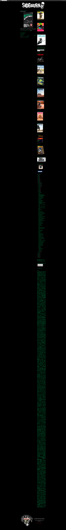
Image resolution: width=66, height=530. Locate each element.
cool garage (42, 310)
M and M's (44, 384)
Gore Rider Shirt (40, 201)
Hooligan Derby (41, 360)
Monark (37, 395)
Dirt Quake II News (40, 243)
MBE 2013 (44, 389)
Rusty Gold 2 (39, 224)
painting (39, 411)
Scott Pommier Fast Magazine (41, 240)
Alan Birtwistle (41, 277)
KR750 (40, 377)
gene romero (42, 345)
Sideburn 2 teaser (44, 448)
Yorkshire (38, 506)
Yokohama (44, 505)
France (45, 341)
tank (39, 479)
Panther (41, 411)
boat (45, 290)
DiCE (45, 320)
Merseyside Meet (40, 215)
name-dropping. (42, 401)
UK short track (41, 490)
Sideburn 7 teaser (41, 453)
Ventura (43, 492)
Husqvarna (41, 362)
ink (41, 366)
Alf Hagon (42, 278)
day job (39, 317)
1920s (39, 271)
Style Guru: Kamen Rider (41, 242)
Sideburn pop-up (44, 459)
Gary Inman (43, 344)
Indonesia (38, 365)
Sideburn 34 (42, 452)
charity (45, 304)
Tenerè (41, 480)
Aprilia (45, 281)
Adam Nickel (41, 274)
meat (42, 390)
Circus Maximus (44, 307)
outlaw (45, 410)
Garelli (39, 344)
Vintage (45, 494)
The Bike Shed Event (40, 200)
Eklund (43, 332)
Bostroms (45, 292)
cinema (41, 307)
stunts (43, 473)
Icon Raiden (44, 363)
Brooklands (41, 296)
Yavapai (38, 505)
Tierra (42, 483)
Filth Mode (43, 337)
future (37, 344)
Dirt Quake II (43, 322)
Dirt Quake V (43, 324)
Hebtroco (39, 355)
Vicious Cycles (40, 493)
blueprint (38, 290)
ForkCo (45, 340)
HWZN (43, 362)
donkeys (43, 326)
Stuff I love (41, 473)
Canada (40, 301)
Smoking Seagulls (44, 464)
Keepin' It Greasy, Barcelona (41, 218)
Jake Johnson (44, 368)
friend (41, 342)
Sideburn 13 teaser (39, 446)
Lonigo (38, 383)
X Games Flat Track (43, 502)
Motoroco (38, 399)
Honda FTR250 (41, 359)
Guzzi (45, 352)
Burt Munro (41, 298)
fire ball (37, 338)
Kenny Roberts (39, 375)
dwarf (37, 331)
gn (37, 348)
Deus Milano (40, 320)
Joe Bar (38, 372)
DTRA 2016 (43, 329)
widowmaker (44, 498)
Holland (38, 358)
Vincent (42, 494)
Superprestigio (41, 476)
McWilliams (40, 390)
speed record (40, 467)
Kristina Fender (39, 378)
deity (40, 318)
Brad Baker (42, 293)
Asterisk (42, 283)
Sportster (44, 468)
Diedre (43, 321)
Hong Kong (45, 359)
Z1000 (45, 506)
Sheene (41, 442)
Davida (43, 316)
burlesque (38, 298)
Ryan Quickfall (41, 433)
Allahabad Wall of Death (41, 194)
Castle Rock (38, 303)
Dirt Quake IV (41, 323)
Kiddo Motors (38, 376)
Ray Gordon (38, 422)
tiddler (41, 483)
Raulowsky (44, 421)
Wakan (40, 496)
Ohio (40, 407)
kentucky (42, 375)
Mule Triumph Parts (40, 198)
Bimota (37, 289)
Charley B (39, 246)
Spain (40, 466)
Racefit (42, 420)
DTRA (43, 328)
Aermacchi (44, 275)
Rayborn (40, 422)
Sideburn (45, 443)
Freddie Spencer (39, 342)
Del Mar (41, 318)
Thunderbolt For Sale (40, 248)
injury (40, 366)
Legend (45, 380)
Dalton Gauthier (39, 314)
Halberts (41, 353)
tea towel (42, 479)
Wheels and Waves (39, 498)
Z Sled (26, 28)
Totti (42, 485)
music (40, 400)
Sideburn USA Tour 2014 (39, 461)
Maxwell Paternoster (39, 389)
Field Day (38, 337)
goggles (41, 349)
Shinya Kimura (40, 443)
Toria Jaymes (40, 485)
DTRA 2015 (40, 329)
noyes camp (44, 405)
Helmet (45, 356)
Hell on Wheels (39, 356)
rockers (38, 428)
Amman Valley (44, 279)
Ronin (40, 430)
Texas (45, 480)
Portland (42, 417)
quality (40, 420)
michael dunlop (40, 392)
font (37, 340)
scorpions (40, 439)
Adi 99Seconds (39, 275)
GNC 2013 (40, 348)
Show (42, 443)
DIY (42, 325)
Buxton (39, 299)
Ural (43, 491)
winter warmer (44, 499)
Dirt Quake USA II (40, 324)
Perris (37, 413)
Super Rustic (39, 199)
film (41, 337)
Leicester (38, 381)
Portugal (45, 417)
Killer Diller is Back (40, 214)
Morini (45, 396)
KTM (43, 378)
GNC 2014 (43, 348)
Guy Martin (41, 352)
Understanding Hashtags (40, 491)
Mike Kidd (43, 393)
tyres (45, 489)
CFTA (39, 304)
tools (37, 485)
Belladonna (38, 287)
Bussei (38, 299)
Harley (39, 354)
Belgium (45, 286)
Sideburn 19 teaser (39, 448)
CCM (41, 303)
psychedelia (39, 419)
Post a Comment (22, 34)
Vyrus (39, 495)
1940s (43, 271)
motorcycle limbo (44, 398)
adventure (42, 275)
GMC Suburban (40, 225)
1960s (38, 272)
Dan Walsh (42, 314)
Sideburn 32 (40, 452)
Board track (43, 290)
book (39, 292)
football (40, 340)
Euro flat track (44, 334)
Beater (37, 286)
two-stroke (39, 489)
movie (42, 399)
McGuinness (38, 390)
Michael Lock (44, 392)
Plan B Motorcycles (39, 416)
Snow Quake (42, 465)
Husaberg (38, 362)
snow (39, 465)
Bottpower (40, 293)
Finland (45, 337)
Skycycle (40, 464)
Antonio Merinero (42, 281)
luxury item (40, 384)
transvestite (44, 486)
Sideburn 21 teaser (44, 449)
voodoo (38, 495)
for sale (42, 340)
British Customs (40, 295)
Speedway (42, 467)
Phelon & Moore (44, 414)
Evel (37, 335)
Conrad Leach (38, 310)
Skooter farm (39, 463)
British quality (44, 295)
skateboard (40, 462)
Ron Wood (38, 430)
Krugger (41, 378)
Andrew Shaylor (38, 280)
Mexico (38, 392)
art (37, 282)
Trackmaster (41, 486)
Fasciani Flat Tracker (40, 244)
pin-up (40, 415)
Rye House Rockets (40, 434)
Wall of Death (44, 496)
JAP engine (39, 369)
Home (28, 35)
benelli (45, 287)
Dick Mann (38, 321)
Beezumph (42, 286)
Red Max (38, 423)
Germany (40, 346)
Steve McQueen (40, 471)
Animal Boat (42, 280)
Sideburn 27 (38, 451)
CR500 (45, 311)
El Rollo (45, 332)
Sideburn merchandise (41, 459)
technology (44, 479)
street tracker (43, 472)
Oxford (37, 411)
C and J (42, 299)
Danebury (38, 315)
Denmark (43, 318)
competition (42, 309)
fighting (40, 337)
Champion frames (42, 304)
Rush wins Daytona (40, 223)
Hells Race (42, 356)
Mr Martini (44, 399)
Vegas (38, 492)
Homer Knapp (44, 358)
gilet (39, 347)
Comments (39, 265)
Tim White (44, 483)
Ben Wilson (43, 287)
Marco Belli (42, 387)
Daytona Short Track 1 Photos (41, 216)
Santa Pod (40, 437)
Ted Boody (38, 480)
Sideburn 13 (44, 445)
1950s (45, 271)
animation (45, 280)
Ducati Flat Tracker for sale (41, 212)
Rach (43, 420)
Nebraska (40, 402)
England (38, 334)
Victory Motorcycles (44, 493)
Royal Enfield (41, 431)
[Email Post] (31, 30)
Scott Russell (38, 440)
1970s (40, 272)
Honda (38, 359)
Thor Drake (44, 482)
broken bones (38, 296)
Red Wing (41, 423)
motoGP (40, 397)
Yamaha (38, 504)
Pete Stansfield (42, 413)
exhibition (43, 335)
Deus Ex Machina (43, 319)
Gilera (38, 347)
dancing (45, 314)
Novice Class (41, 405)
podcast (41, 416)
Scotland (42, 439)
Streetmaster (38, 473)
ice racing (40, 363)
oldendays (43, 408)
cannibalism (43, 301)
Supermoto (38, 476)
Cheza (45, 305)
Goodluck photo (40, 350)
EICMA (42, 332)
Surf (40, 477)
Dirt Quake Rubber (40, 219)
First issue (39, 338)
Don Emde (40, 326)
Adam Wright (44, 274)
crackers (38, 312)
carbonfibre (41, 302)
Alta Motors (45, 278)
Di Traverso (43, 320)
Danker (40, 315)
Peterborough (40, 414)
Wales (41, 496)
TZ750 (38, 490)
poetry (43, 416)
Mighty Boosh (40, 393)
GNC (38, 348)
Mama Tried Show (44, 386)
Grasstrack (43, 351)
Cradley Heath (44, 312)
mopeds (43, 396)
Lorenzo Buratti (40, 383)
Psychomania (42, 419)
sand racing (42, 436)
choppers (38, 306)
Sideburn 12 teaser (39, 445)
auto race (44, 284)
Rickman (45, 425)
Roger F (45, 428)
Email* (38, 49)
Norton (40, 404)
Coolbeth (38, 311)
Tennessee (43, 480)
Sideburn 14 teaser (43, 446)
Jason (40, 370)
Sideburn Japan (39, 457)
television (40, 480)
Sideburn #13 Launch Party (41, 227)
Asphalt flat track (39, 283)
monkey (39, 396)
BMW (40, 290)
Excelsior (39, 335)
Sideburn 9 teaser (41, 454)
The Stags (38, 482)
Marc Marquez (38, 387)
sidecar (38, 462)
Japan (43, 369)
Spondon (42, 468)
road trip (40, 427)
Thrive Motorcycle (38, 483)
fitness (43, 338)
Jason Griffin (42, 370)
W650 (37, 496)
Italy (42, 367)
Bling (45, 289)
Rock (45, 427)
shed (39, 442)
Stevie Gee (44, 471)
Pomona (38, 417)
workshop (41, 501)
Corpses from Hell (41, 311)
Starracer (41, 470)
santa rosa (42, 437)
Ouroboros (43, 410)
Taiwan (38, 479)
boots (41, 292)
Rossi (45, 430)
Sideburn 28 (41, 451)
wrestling (40, 502)
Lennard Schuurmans (41, 381)
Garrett (41, 344)
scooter (38, 439)
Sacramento (44, 434)
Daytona (41, 317)
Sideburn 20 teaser (39, 449)
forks (37, 341)
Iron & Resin (39, 192)
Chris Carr (44, 306)
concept (45, 309)
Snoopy (38, 465)
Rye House (44, 433)
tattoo (40, 479)
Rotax (38, 431)
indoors (41, 365)
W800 (39, 496)
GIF (37, 347)
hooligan (38, 360)
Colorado (38, 309)
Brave (39, 226)
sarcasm (45, 437)
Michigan (38, 393)
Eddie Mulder (39, 332)
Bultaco (45, 297)
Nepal (41, 402)
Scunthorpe (43, 440)
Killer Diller (42, 376)
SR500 (38, 469)
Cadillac (45, 299)
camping (38, 301)
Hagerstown (38, 353)
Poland (45, 416)
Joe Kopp (40, 372)
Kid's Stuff (44, 375)
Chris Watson (38, 307)
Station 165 (43, 470)
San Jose (40, 436)
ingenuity (38, 366)
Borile (42, 292)
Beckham (39, 286)
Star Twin (39, 470)
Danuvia (42, 315)
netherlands (43, 402)
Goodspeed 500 (44, 350)
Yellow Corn (41, 505)
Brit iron (38, 295)
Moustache (40, 399)
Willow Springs (40, 499)
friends (43, 342)
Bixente (43, 289)
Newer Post (21, 35)
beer (40, 286)
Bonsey (38, 292)
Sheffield (43, 442)
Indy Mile (44, 365)
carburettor (43, 302)
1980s (42, 272)
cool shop (45, 310)
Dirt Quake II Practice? (41, 217)
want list (41, 497)
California (42, 300)
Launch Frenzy (40, 249)
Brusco (43, 296)
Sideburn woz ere (44, 461)
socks (45, 465)
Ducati (45, 330)
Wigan (38, 499)
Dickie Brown (41, 321)
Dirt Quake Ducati (40, 222)
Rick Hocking (42, 425)
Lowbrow (43, 383)
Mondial (43, 395)
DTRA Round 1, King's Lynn (41, 213)
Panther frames (44, 411)
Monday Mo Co (40, 395)
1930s (41, 271)
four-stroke (40, 341)
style (37, 474)
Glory (45, 347)
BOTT (37, 293)
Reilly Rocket (44, 423)
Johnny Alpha (42, 373)
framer (42, 341)
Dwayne (39, 331)
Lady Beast (39, 247)
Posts (39, 264)
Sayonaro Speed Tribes (41, 197)
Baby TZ (39, 193)
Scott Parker (44, 439)
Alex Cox (40, 278)
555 (37, 274)
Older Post (35, 35)
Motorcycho (40, 398)
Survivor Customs (44, 477)
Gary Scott (40, 345)
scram (40, 440)
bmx (41, 290)
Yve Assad (43, 506)
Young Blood (40, 506)
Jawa (44, 370)
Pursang (38, 420)
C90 (43, 299)
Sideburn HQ (40, 456)
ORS (39, 410)
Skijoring (43, 462)
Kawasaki (38, 374)
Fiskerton (41, 338)
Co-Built (44, 308)
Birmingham (40, 289)
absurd (39, 274)
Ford (43, 340)
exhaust (41, 335)
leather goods (41, 380)
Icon (42, 363)
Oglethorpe (38, 407)
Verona (45, 492)
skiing (42, 462)
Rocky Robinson (41, 428)
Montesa (41, 396)
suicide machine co (41, 474)
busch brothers (44, 298)
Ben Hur (40, 287)
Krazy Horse (42, 377)
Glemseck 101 (43, 347)
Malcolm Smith (38, 386)
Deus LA (38, 320)
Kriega (45, 377)
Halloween (43, 353)
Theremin (42, 482)
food (38, 340)
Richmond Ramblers (39, 425)
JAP (37, 369)
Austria (41, 284)
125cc (37, 271)
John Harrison (42, 372)
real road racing (44, 422)
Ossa (40, 410)
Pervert (39, 413)
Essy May (40, 334)
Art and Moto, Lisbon (40, 241)
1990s (43, 272)
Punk (45, 419)
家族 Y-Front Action (40, 245)
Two (37, 489)
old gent (41, 408)
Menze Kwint (44, 390)
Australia (38, 284)
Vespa (38, 493)
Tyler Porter (43, 489)
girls (40, 347)
